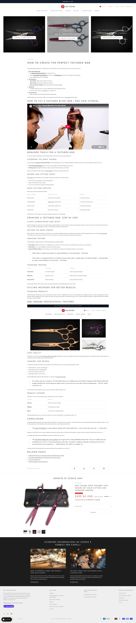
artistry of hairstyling (40, 428)
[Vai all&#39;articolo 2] (30, 532)
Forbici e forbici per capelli (124, 595)
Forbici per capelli (42, 10)
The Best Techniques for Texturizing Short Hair (38, 461)
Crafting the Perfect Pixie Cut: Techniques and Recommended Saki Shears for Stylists (46, 455)
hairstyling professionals (61, 376)
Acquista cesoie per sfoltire (112, 37)
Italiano (110, 6)
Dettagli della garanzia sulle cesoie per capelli (13, 602)
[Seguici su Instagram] (7, 614)
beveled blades (49, 170)
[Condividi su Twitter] (84, 468)
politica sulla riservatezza (54, 599)
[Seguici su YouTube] (11, 614)
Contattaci (51, 593)
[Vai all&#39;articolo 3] (34, 532)
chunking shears (58, 75)
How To (120, 602)
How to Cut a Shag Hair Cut (34, 459)
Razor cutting (30, 177)
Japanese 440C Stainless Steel (50, 356)
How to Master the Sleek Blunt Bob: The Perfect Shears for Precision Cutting (44, 457)
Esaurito (93, 512)
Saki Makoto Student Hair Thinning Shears (46, 439)
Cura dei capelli (122, 593)
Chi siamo (51, 609)
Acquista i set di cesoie (68, 38)
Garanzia (51, 601)
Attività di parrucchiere (123, 600)
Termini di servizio (53, 604)
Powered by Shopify (66, 618)
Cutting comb (51, 202)
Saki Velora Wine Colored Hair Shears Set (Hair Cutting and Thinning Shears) (91, 487)
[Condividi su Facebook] (74, 468)
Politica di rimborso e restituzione (56, 606)
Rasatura (68, 10)
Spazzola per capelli (56, 10)
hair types (68, 97)
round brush (44, 90)
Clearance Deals (87, 10)
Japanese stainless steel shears (39, 73)
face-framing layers (103, 233)
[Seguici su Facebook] (4, 614)
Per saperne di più (34, 582)
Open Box (76, 10)
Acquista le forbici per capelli (24, 37)
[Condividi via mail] (104, 468)
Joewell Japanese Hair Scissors (90, 594)
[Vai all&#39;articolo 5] (43, 532)
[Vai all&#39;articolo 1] (25, 532)
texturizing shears (38, 165)
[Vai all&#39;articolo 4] (39, 532)
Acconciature (121, 598)
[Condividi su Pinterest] (94, 468)
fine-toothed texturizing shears (40, 75)
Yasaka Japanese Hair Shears (90, 597)
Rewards (96, 10)
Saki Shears (35, 301)
